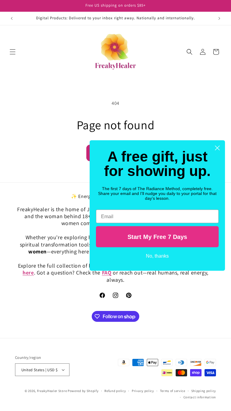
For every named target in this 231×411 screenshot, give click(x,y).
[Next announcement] (219, 18)
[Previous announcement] (11, 18)
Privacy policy (143, 391)
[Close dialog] (217, 148)
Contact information (199, 397)
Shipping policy (203, 391)
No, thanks (157, 256)
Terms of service (172, 391)
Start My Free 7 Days (157, 237)
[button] (12, 51)
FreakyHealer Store (52, 391)
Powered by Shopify (83, 391)
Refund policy (115, 391)
